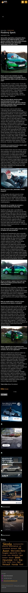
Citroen (4, 555)
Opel (19, 562)
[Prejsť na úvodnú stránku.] (4, 2)
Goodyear (5, 557)
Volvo (9, 555)
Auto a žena (3, 30)
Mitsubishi (15, 555)
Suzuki (9, 562)
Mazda (16, 560)
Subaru (14, 562)
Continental (6, 548)
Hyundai (7, 560)
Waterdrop (5, 546)
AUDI (19, 553)
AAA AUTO (13, 553)
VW (19, 548)
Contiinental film (18, 544)
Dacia (4, 562)
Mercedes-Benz (18, 551)
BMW (17, 558)
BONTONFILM (13, 546)
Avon (6, 551)
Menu (22, 2)
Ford (21, 564)
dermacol (14, 548)
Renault (6, 564)
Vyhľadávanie (26, 2)
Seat (21, 555)
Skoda (6, 389)
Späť (5, 394)
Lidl (20, 546)
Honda (15, 564)
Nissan (11, 558)
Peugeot (5, 553)
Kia (20, 560)
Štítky (2, 389)
